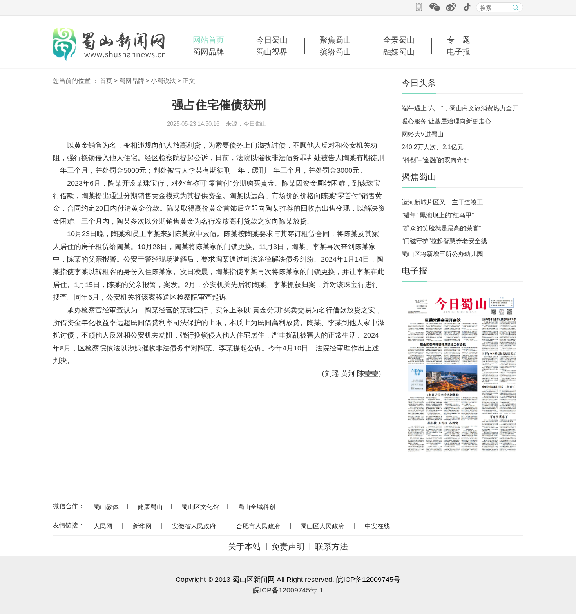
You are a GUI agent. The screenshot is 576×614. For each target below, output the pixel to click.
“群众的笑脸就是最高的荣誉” (441, 228)
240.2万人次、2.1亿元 (433, 147)
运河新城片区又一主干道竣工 (442, 202)
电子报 (458, 51)
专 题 (458, 40)
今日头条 (419, 83)
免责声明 (288, 546)
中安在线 (377, 526)
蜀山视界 (272, 51)
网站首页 (208, 40)
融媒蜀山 (399, 51)
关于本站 (244, 546)
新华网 (142, 526)
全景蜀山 (399, 40)
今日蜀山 (272, 40)
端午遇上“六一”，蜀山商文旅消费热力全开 (460, 108)
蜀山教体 (106, 507)
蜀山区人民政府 (322, 526)
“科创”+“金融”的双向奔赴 (435, 160)
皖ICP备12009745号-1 (288, 590)
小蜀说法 (163, 81)
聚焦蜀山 (335, 40)
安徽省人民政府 (194, 526)
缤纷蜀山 (335, 51)
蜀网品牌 (208, 51)
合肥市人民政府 (258, 526)
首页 (106, 81)
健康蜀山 (150, 507)
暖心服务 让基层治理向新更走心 (446, 121)
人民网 (103, 526)
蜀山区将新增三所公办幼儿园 (442, 254)
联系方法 (331, 546)
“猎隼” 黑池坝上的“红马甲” (438, 215)
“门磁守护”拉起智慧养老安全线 (444, 241)
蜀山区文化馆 (200, 507)
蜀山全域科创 (256, 507)
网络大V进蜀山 (423, 134)
